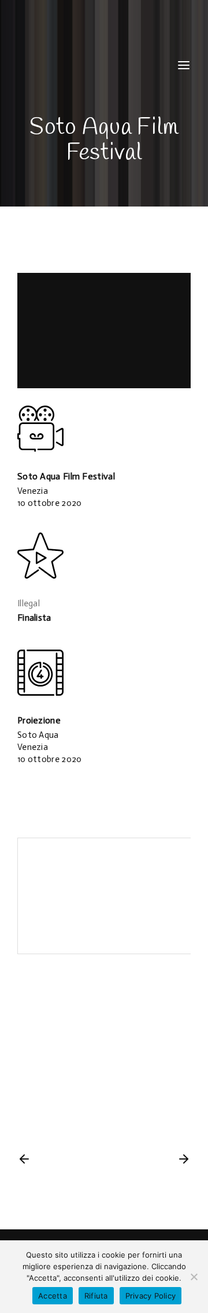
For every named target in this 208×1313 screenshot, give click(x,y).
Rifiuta (96, 1295)
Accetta (52, 1295)
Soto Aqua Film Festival (66, 476)
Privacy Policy (150, 1295)
